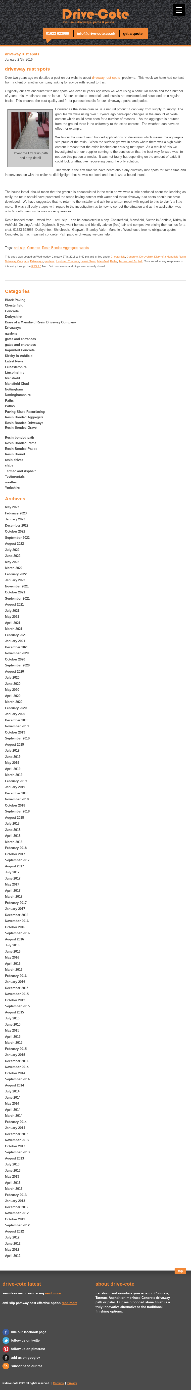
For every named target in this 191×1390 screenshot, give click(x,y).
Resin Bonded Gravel (21, 427)
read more (53, 1293)
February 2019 (16, 781)
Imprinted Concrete (20, 350)
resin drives (14, 460)
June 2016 (12, 951)
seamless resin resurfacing (23, 1293)
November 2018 (17, 799)
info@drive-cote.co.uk (96, 33)
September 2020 (17, 665)
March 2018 (13, 842)
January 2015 (15, 1055)
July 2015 (12, 1018)
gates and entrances (20, 339)
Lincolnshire (14, 372)
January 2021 (15, 641)
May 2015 (12, 1030)
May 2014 (12, 1103)
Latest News (14, 361)
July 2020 (12, 677)
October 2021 (15, 592)
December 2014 (16, 1061)
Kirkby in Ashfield (19, 356)
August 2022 (14, 543)
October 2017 (15, 854)
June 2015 (12, 1024)
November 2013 (17, 1140)
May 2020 (12, 690)
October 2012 (15, 1219)
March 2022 (13, 568)
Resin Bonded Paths (20, 443)
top (180, 1271)
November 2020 (17, 653)
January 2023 (15, 519)
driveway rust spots (106, 77)
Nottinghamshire (18, 395)
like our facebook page (28, 1332)
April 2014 (12, 1110)
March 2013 (13, 1189)
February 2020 (16, 708)
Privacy (72, 1383)
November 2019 (17, 726)
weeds (84, 248)
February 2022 (16, 574)
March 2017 (13, 896)
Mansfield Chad (17, 384)
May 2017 (12, 884)
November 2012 (17, 1213)
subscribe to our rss (26, 1366)
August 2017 (14, 866)
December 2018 (16, 793)
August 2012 (14, 1231)
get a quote (133, 33)
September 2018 (17, 811)
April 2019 (12, 769)
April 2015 (12, 1037)
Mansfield (12, 378)
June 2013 (12, 1170)
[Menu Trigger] (179, 10)
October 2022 (15, 531)
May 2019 (12, 763)
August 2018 (14, 817)
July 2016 (12, 945)
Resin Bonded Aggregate (24, 417)
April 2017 (12, 890)
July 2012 (12, 1237)
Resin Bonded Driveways (24, 423)
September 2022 (17, 538)
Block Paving (15, 300)
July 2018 (12, 823)
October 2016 (15, 927)
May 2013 (12, 1176)
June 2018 (12, 830)
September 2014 (17, 1079)
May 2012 (12, 1249)
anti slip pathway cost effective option (31, 1303)
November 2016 (17, 921)
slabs (9, 465)
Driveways (13, 328)
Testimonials (15, 476)
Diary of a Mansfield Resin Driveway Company (40, 322)
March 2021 (13, 629)
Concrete (12, 311)
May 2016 (12, 957)
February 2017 (16, 903)
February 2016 (16, 976)
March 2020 (13, 702)
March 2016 (13, 969)
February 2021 (16, 635)
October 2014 (15, 1073)
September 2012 (17, 1225)
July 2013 (12, 1164)
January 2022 (15, 580)
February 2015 (16, 1049)
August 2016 (14, 939)
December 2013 (16, 1134)
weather (11, 482)
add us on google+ (25, 1357)
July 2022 (12, 550)
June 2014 (12, 1097)
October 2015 (15, 1000)
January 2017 (15, 909)
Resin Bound (15, 454)
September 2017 (17, 860)
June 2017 (12, 878)
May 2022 (12, 562)
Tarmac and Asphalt (20, 471)
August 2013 (14, 1158)
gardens (11, 333)
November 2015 (17, 994)
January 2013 (15, 1201)
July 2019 (12, 750)
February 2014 (16, 1122)
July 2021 (12, 611)
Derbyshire (13, 316)
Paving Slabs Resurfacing (25, 412)
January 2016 (15, 982)
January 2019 (15, 787)
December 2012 (16, 1207)
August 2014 (14, 1085)
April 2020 (12, 696)
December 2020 (16, 647)
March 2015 (13, 1042)
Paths (9, 400)
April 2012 (12, 1256)
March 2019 (13, 775)
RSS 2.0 (36, 266)
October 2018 (15, 805)
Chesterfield (14, 305)
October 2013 (15, 1146)
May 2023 (12, 507)
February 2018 (16, 848)
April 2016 (12, 963)
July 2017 (12, 872)
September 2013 (17, 1152)
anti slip (19, 248)
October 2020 (15, 659)
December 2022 (16, 525)
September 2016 (17, 933)
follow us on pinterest (28, 1349)
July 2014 (12, 1091)
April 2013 (12, 1183)
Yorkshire (12, 488)
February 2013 (16, 1195)
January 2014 (15, 1128)
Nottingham (14, 389)
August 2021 (14, 604)
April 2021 (12, 623)
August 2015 (14, 1012)
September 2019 (17, 738)
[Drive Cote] (95, 15)
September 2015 (17, 1006)
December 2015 (16, 988)
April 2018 (12, 836)
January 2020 (15, 714)
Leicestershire (16, 367)
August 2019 (14, 744)
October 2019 (15, 732)
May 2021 (12, 616)
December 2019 (16, 720)
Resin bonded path (19, 437)
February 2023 (16, 513)
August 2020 (14, 671)
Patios (10, 406)
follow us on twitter (26, 1340)
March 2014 (13, 1116)
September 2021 (17, 598)
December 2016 (16, 915)
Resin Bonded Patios (21, 449)
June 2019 (12, 757)
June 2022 (12, 556)
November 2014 (17, 1067)
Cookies (58, 1383)
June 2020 (12, 684)
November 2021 (17, 586)
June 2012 (12, 1243)
